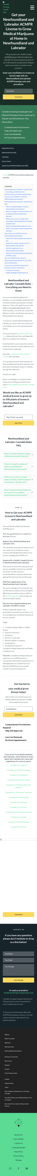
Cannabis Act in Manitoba (18, 775)
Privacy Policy (18, 1156)
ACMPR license (10, 57)
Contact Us (18, 1143)
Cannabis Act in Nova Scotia (18, 797)
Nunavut (7, 1065)
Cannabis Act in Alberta (18, 765)
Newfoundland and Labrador (13, 1051)
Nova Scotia (8, 1061)
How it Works (18, 1139)
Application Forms (8, 148)
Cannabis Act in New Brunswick (18, 780)
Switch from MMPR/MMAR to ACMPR (15, 166)
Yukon (6, 1087)
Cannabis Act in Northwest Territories (18, 792)
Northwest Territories (11, 1057)
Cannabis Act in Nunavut (18, 802)
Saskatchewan (9, 1083)
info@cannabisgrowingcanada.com (18, 993)
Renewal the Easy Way (9, 152)
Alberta (7, 1034)
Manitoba (7, 1042)
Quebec (7, 1079)
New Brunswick (9, 1047)
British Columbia (9, 1038)
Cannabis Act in (18, 807)
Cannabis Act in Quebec (18, 817)
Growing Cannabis (18, 1147)
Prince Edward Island (11, 1073)
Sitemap (19, 1160)
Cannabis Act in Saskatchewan (18, 822)
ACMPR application (12, 596)
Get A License (6, 161)
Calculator (5, 157)
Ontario (11, 1001)
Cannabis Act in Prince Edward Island (19, 812)
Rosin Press (18, 1152)
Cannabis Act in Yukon (18, 827)
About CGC (18, 1135)
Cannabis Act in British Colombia (18, 770)
